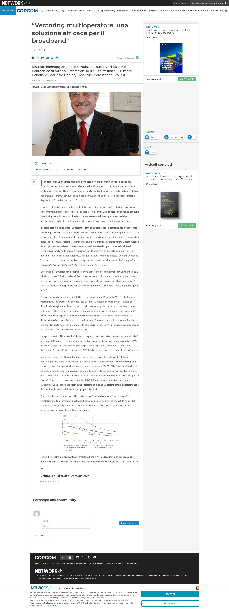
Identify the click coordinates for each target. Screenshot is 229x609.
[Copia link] (52, 58)
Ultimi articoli (52, 10)
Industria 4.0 (93, 10)
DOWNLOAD (187, 79)
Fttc (55, 191)
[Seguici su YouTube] (94, 557)
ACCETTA (170, 594)
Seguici (65, 557)
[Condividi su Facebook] (33, 58)
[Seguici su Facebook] (89, 557)
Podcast (214, 10)
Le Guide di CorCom (198, 10)
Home (35, 50)
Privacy (223, 10)
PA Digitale (122, 10)
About (37, 563)
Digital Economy (69, 10)
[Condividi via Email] (47, 58)
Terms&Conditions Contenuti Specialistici (106, 563)
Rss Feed (61, 563)
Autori (45, 563)
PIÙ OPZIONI (170, 603)
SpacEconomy (108, 10)
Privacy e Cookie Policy (76, 563)
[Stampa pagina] (57, 58)
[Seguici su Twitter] (83, 557)
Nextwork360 (41, 575)
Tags (53, 563)
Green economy (138, 10)
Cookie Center (132, 563)
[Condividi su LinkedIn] (42, 58)
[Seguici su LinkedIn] (77, 557)
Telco (81, 10)
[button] (8, 10)
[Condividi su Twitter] (38, 58)
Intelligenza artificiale (158, 10)
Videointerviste (178, 10)
